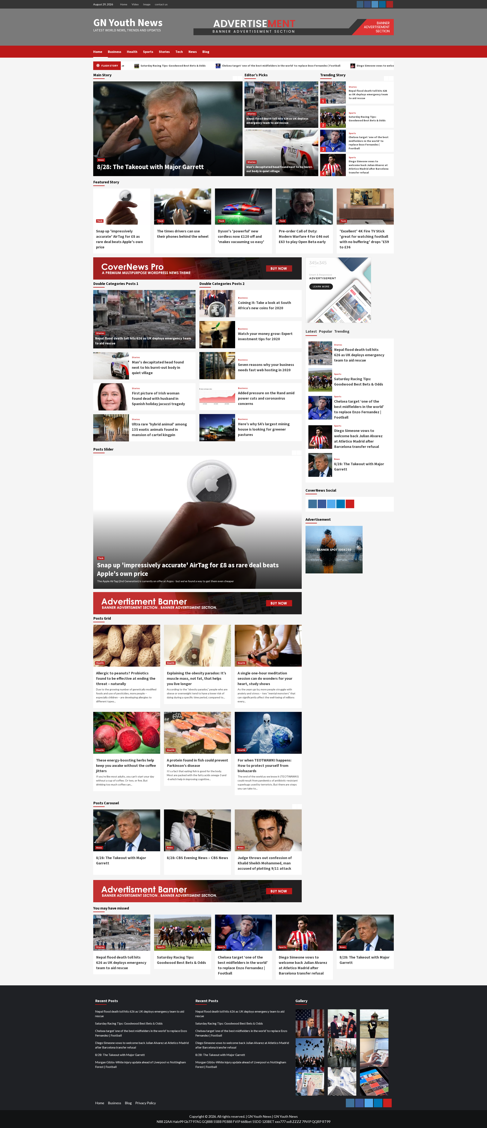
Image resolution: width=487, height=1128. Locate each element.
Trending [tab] (341, 331)
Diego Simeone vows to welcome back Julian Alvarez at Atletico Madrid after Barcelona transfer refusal (312, 65)
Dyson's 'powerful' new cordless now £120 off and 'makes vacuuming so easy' (241, 236)
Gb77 (188, 1121)
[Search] (391, 51)
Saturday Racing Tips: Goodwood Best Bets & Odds (367, 94)
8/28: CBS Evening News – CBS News (149, 167)
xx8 (289, 1121)
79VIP (306, 1121)
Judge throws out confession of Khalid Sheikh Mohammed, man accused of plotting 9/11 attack (194, 863)
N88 (160, 1121)
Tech (179, 51)
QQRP (316, 1121)
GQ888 (207, 1121)
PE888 (227, 1121)
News (193, 51)
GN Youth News (128, 22)
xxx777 (280, 1121)
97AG (197, 1121)
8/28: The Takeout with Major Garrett (120, 1054)
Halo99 (178, 1121)
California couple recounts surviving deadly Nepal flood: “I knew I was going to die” (268, 863)
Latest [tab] (311, 331)
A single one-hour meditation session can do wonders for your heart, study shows (265, 678)
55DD (256, 1121)
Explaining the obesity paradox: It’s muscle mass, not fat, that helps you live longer (196, 678)
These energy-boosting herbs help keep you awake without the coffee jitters (126, 765)
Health (132, 51)
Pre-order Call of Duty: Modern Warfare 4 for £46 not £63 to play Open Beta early (304, 236)
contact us (161, 4)
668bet (246, 1121)
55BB (217, 1121)
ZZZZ (296, 1121)
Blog (205, 51)
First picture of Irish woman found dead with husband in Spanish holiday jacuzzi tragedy (158, 398)
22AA (168, 1121)
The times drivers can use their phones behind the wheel (178, 573)
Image (146, 4)
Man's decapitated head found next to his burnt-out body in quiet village (158, 367)
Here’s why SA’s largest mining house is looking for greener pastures (264, 429)
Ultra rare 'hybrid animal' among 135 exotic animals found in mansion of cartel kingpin (159, 429)
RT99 (326, 1121)
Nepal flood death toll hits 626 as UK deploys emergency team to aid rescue (359, 354)
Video (135, 4)
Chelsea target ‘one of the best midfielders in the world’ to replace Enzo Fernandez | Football (171, 65)
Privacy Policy (145, 1103)
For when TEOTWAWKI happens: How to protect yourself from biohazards (264, 765)
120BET (268, 1121)
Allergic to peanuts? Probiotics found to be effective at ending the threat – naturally (125, 678)
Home (123, 4)
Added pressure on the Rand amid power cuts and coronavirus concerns (266, 398)
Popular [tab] (325, 331)
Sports (148, 51)
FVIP (236, 1121)
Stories (164, 51)
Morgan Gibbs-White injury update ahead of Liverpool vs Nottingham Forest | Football (140, 1064)
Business (114, 51)
